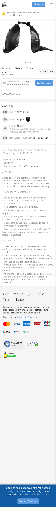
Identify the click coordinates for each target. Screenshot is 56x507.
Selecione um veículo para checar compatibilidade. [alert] (23, 13)
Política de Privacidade (37, 494)
